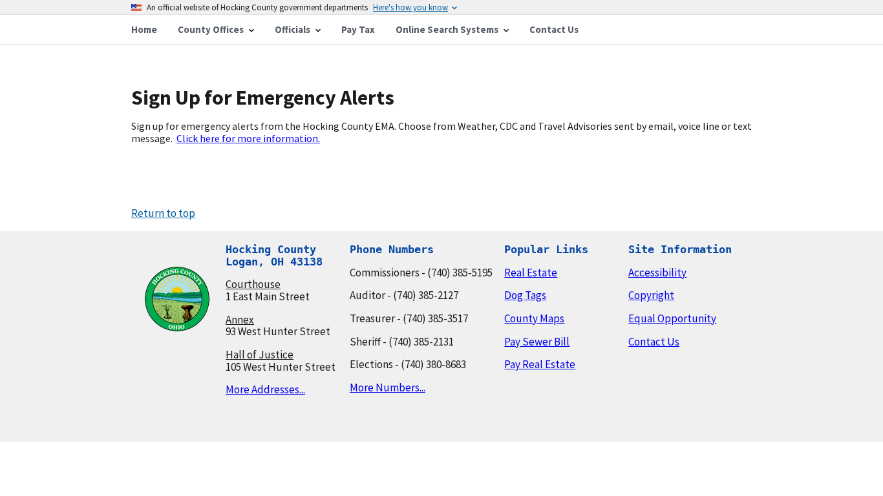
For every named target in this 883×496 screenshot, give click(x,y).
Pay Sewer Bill (536, 342)
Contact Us (653, 342)
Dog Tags (525, 295)
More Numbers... (387, 387)
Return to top (163, 213)
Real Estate (530, 272)
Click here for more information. (248, 138)
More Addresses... (265, 389)
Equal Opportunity (672, 318)
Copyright (651, 295)
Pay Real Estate (539, 364)
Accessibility (657, 272)
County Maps (534, 318)
